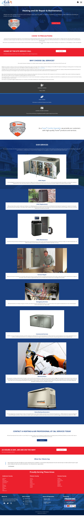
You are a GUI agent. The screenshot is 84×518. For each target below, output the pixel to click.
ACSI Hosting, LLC (44, 513)
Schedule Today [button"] (55, 23)
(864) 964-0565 (27, 498)
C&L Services (40, 511)
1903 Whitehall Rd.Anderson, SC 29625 (28, 501)
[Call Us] (77, 2)
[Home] (7, 3)
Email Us (26, 504)
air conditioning (42, 67)
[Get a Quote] (81, 2)
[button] (4, 503)
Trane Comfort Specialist (51, 128)
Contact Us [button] (42, 440)
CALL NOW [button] (61, 51)
